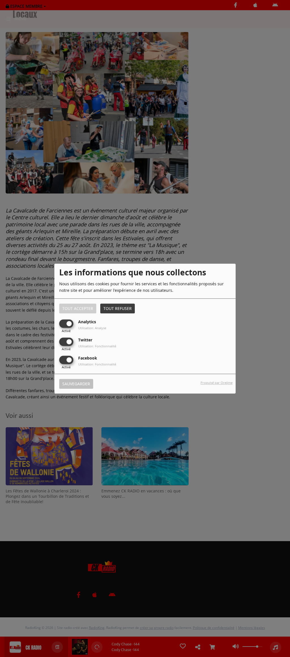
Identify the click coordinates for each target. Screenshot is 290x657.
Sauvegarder (76, 383)
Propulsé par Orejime (217, 382)
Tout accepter (77, 308)
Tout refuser (117, 308)
